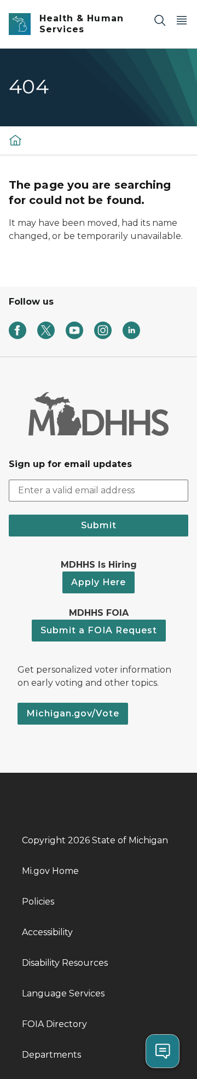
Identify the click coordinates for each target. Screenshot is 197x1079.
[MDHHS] (15, 140)
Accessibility (47, 932)
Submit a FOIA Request (98, 630)
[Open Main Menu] (181, 20)
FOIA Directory (54, 1024)
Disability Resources (65, 963)
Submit (99, 525)
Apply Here (98, 582)
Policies (38, 901)
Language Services (63, 993)
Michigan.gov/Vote (72, 713)
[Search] (159, 20)
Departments (51, 1054)
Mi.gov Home (50, 871)
